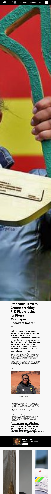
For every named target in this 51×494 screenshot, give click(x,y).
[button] (26, 2)
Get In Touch (47, 2)
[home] (10, 2)
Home (21, 2)
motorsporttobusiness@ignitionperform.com (27, 432)
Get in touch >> (24, 443)
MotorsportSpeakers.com (20, 430)
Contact (40, 2)
